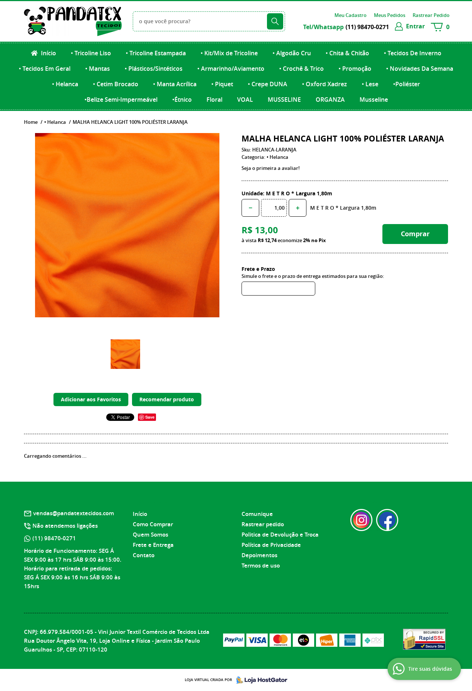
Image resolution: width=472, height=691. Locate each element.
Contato (144, 555)
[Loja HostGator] (259, 680)
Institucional (152, 501)
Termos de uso (261, 565)
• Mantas (97, 68)
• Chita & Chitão (347, 53)
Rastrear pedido (263, 524)
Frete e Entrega (153, 545)
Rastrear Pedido (431, 15)
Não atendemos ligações (65, 526)
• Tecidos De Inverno (412, 53)
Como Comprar (153, 524)
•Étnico (182, 99)
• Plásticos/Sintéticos (154, 68)
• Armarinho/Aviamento (230, 68)
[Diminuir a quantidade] (250, 208)
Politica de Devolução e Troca (280, 534)
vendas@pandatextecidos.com (73, 513)
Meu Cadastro (350, 15)
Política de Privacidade (271, 545)
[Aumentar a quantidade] (297, 208)
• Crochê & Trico (301, 68)
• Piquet (222, 84)
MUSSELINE (284, 99)
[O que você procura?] (275, 21)
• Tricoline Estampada (156, 53)
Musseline (374, 99)
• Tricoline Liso (91, 53)
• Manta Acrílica (175, 84)
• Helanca (65, 84)
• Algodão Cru (292, 53)
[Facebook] (387, 520)
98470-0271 (367, 27)
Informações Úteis (268, 501)
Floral (214, 99)
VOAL (245, 99)
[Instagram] (361, 520)
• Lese (370, 84)
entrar (415, 26)
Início (47, 53)
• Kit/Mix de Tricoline (229, 53)
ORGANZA (330, 99)
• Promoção (355, 68)
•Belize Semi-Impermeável (120, 99)
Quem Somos (150, 534)
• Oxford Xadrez (324, 84)
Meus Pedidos (389, 15)
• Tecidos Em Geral (44, 68)
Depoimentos (259, 555)
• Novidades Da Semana (419, 68)
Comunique (257, 514)
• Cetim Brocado (115, 84)
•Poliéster (406, 84)
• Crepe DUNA (267, 84)
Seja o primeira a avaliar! (271, 168)
